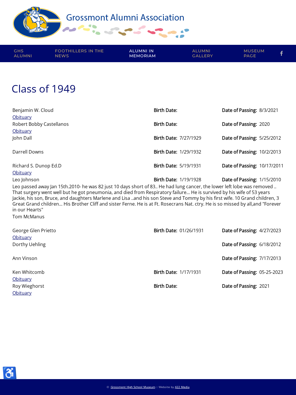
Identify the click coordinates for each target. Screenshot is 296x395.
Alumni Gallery (202, 53)
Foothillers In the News (79, 53)
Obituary (22, 117)
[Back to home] (101, 22)
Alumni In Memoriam (142, 53)
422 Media (182, 387)
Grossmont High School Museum (133, 387)
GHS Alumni (23, 53)
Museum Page (254, 53)
